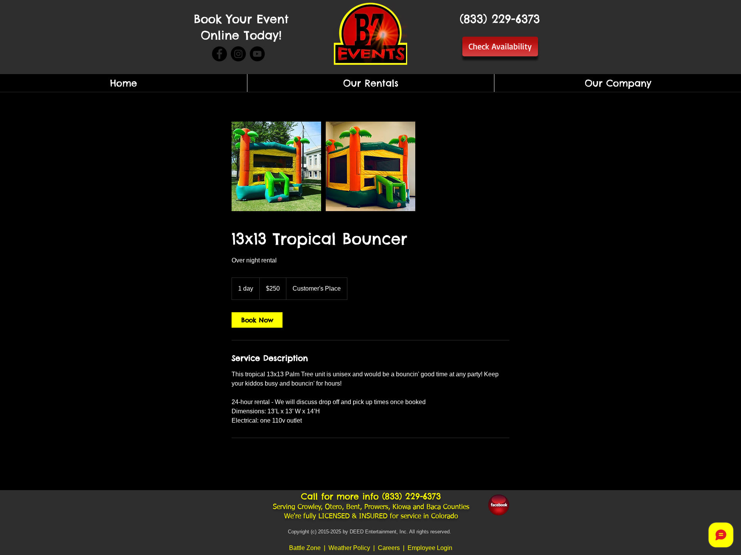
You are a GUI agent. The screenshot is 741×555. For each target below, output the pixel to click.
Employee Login (430, 548)
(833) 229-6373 (411, 496)
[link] (257, 320)
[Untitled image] (276, 166)
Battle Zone (305, 548)
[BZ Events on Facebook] (498, 505)
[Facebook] (219, 53)
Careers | (393, 548)
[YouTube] (257, 53)
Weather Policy (350, 548)
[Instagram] (238, 53)
